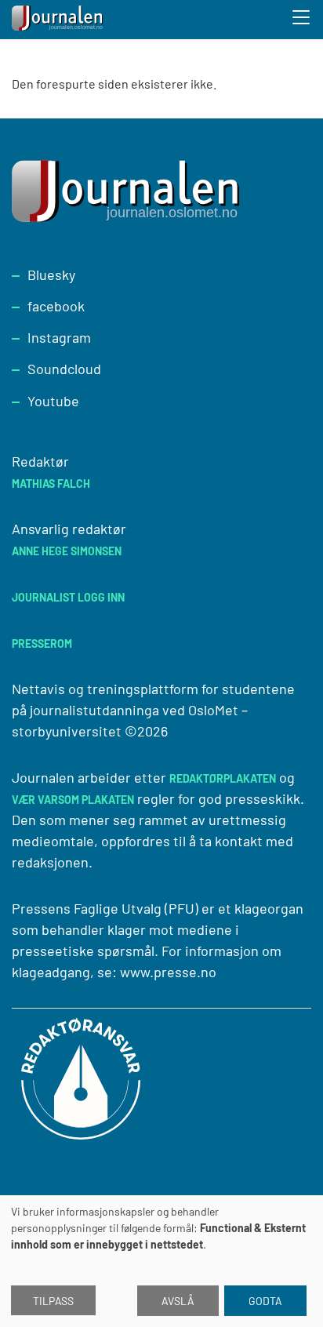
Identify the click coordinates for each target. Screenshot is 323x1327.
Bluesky (51, 274)
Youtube (53, 400)
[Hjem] (59, 19)
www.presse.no (168, 971)
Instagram (59, 337)
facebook (56, 305)
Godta (265, 1300)
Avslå (178, 1300)
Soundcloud (64, 368)
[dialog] (161, 1261)
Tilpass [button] (53, 1300)
